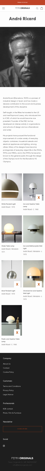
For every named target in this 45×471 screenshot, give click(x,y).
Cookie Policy (8, 372)
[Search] (37, 8)
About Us (6, 364)
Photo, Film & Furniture (12, 413)
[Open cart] (42, 8)
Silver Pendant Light (8, 291)
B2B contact (8, 409)
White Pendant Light (9, 204)
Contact (6, 368)
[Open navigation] (3, 8)
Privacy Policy (8, 390)
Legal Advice (8, 395)
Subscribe (23, 429)
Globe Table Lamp (8, 246)
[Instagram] (4, 445)
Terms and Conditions (12, 386)
